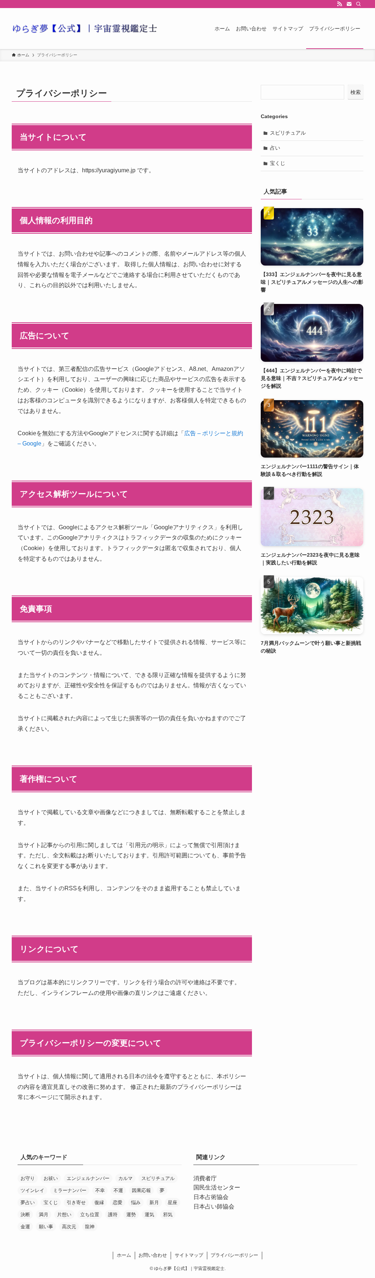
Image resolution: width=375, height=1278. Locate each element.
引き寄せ (76, 1202)
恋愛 (117, 1202)
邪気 (167, 1214)
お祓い (51, 1178)
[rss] (339, 4)
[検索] (358, 4)
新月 (154, 1202)
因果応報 (141, 1190)
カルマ (125, 1178)
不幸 (100, 1190)
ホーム (124, 1255)
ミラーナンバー (69, 1190)
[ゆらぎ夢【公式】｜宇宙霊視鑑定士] (85, 28)
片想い (64, 1214)
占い (275, 148)
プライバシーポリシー (234, 1255)
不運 (118, 1190)
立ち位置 (89, 1214)
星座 (172, 1202)
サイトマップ (189, 1255)
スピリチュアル (288, 133)
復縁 (99, 1202)
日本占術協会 (211, 1197)
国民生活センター (216, 1187)
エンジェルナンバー (88, 1178)
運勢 (131, 1214)
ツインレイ (32, 1190)
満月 (43, 1214)
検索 (355, 92)
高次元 (69, 1226)
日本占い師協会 (213, 1206)
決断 (25, 1214)
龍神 (89, 1226)
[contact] (349, 4)
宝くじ (277, 163)
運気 (149, 1214)
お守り (28, 1178)
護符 (113, 1214)
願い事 (46, 1226)
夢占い (28, 1202)
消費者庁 (205, 1178)
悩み (136, 1202)
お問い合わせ (152, 1255)
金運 (25, 1226)
